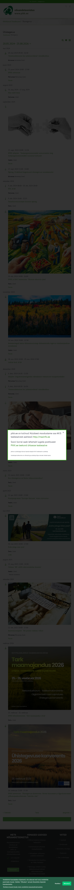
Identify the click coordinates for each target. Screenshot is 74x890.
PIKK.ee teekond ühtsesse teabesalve (29, 445)
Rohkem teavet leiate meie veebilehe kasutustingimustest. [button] (23, 887)
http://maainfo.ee (41, 436)
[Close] (63, 432)
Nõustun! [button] (67, 883)
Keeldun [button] (57, 883)
